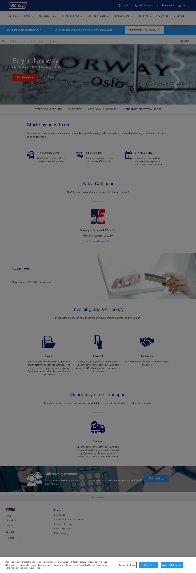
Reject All (148, 565)
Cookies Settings (127, 565)
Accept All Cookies (171, 565)
